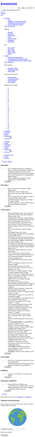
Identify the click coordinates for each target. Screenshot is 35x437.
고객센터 (19, 397)
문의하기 (29, 397)
